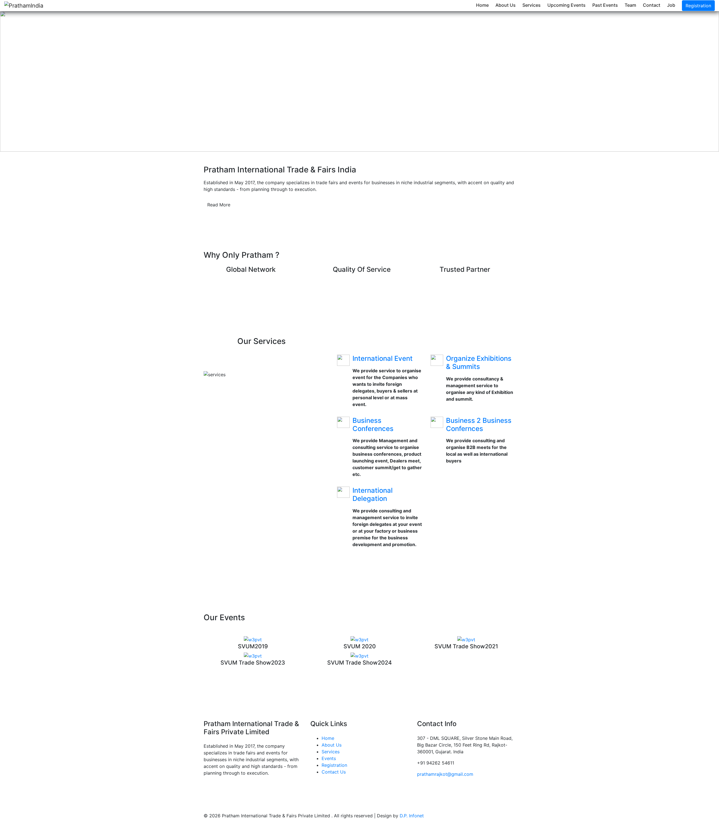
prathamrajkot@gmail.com (445, 774)
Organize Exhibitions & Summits (478, 362)
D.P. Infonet (412, 815)
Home (482, 5)
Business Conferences (372, 424)
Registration (698, 5)
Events (329, 758)
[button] (54, 81)
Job (671, 5)
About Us (505, 5)
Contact (651, 5)
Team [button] (630, 5)
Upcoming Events (566, 5)
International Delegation (372, 494)
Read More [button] (218, 204)
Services (531, 5)
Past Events (605, 5)
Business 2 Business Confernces (478, 424)
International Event (382, 358)
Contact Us (334, 772)
